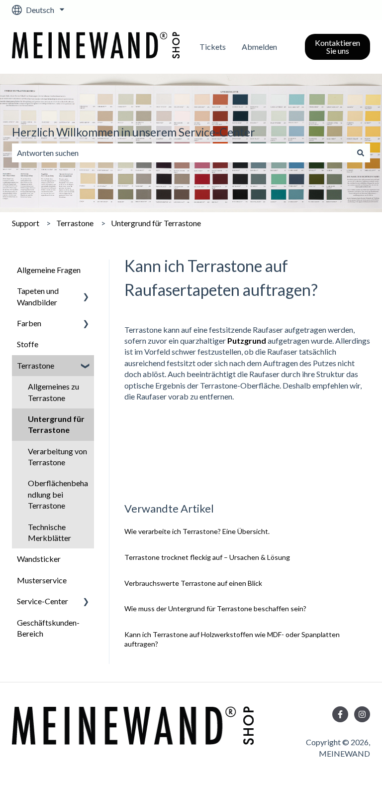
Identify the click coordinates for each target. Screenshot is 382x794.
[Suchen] (360, 152)
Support (25, 223)
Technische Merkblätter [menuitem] (49, 532)
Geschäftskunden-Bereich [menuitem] (48, 628)
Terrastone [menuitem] (35, 365)
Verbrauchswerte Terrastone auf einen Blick (193, 583)
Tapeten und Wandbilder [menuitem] (38, 296)
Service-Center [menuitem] (42, 601)
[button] (86, 291)
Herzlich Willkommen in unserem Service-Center (133, 132)
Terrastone (75, 223)
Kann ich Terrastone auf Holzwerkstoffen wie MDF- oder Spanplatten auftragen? (232, 639)
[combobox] (181, 152)
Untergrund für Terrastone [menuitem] (56, 424)
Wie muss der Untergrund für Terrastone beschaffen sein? (215, 608)
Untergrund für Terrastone (156, 223)
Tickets (212, 46)
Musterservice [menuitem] (42, 580)
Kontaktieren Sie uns (337, 46)
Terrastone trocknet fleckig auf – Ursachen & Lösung (207, 557)
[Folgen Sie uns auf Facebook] (340, 714)
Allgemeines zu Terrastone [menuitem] (53, 392)
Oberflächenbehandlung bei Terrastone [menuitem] (58, 494)
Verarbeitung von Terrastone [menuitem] (57, 456)
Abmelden (259, 46)
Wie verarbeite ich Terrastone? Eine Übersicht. (197, 531)
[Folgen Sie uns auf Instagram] (362, 714)
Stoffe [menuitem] (27, 344)
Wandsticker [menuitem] (39, 558)
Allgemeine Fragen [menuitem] (49, 269)
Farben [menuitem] (29, 323)
